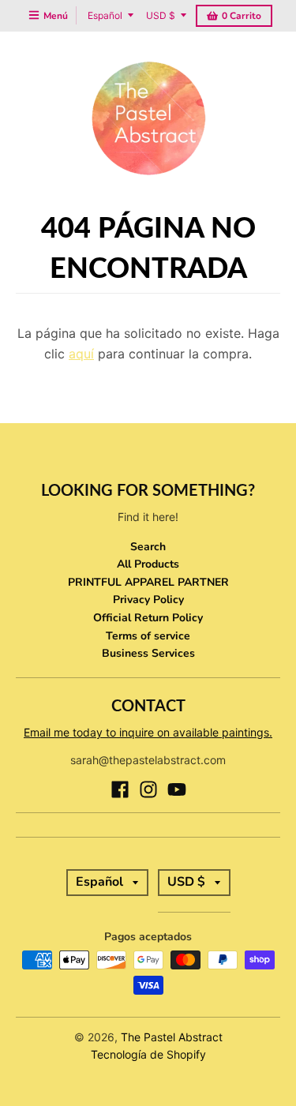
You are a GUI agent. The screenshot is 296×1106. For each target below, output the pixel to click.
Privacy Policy (148, 599)
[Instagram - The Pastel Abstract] (148, 789)
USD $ (160, 15)
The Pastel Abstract (172, 1037)
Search (148, 546)
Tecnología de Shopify (148, 1054)
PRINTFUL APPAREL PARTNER (148, 582)
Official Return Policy (148, 617)
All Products (148, 564)
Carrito (241, 15)
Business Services (148, 653)
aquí (81, 354)
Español (105, 15)
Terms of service (148, 635)
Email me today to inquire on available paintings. (148, 732)
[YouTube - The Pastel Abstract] (176, 789)
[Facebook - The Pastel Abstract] (120, 789)
